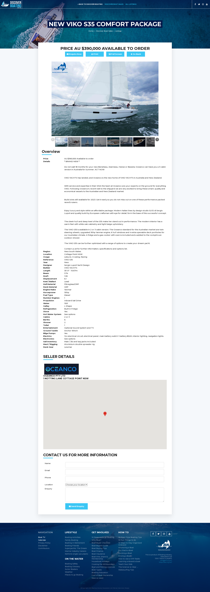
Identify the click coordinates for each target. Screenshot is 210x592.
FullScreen (116, 54)
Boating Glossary (72, 567)
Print (95, 54)
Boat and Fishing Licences (103, 567)
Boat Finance (97, 551)
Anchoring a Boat (126, 548)
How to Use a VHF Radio (129, 559)
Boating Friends (72, 546)
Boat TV (41, 537)
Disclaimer (43, 546)
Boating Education (100, 573)
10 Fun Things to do (127, 540)
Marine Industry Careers (75, 551)
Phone (48, 477)
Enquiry (48, 489)
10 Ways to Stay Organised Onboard (130, 544)
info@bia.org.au (166, 560)
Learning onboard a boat (129, 561)
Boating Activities (72, 537)
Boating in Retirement (75, 543)
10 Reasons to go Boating (103, 537)
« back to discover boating (90, 4)
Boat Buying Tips (99, 548)
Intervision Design (123, 588)
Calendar (42, 540)
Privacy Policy (44, 543)
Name (48, 463)
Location (49, 484)
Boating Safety (71, 564)
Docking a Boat (125, 553)
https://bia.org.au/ (165, 562)
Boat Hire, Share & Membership (100, 558)
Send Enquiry (77, 506)
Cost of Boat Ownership (102, 575)
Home (91, 31)
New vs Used (97, 578)
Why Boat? (96, 540)
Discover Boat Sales (114, 4)
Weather (69, 572)
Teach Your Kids (125, 564)
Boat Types (97, 570)
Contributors (43, 548)
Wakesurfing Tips (126, 570)
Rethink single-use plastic (76, 554)
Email (47, 470)
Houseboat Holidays (100, 561)
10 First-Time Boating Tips (130, 537)
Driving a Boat (124, 556)
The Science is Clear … (128, 567)
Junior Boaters (71, 569)
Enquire (75, 54)
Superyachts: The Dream (76, 548)
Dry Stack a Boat (125, 550)
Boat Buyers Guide (100, 546)
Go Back (136, 54)
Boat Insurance (98, 554)
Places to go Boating (74, 575)
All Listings (131, 4)
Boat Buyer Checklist (101, 543)
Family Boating (71, 540)
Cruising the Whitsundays (103, 564)
